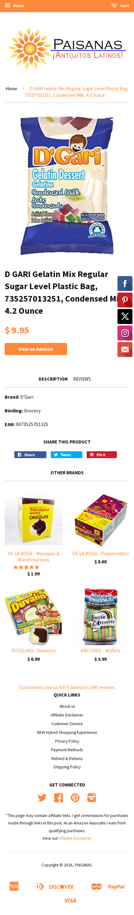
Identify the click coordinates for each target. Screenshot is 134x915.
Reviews (82, 379)
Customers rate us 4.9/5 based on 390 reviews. (67, 687)
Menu (18, 5)
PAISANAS (83, 865)
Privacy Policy (67, 741)
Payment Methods (67, 750)
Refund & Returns (67, 758)
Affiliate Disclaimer (67, 715)
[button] (27, 567)
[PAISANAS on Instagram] (92, 800)
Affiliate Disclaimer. (75, 838)
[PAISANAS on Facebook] (58, 800)
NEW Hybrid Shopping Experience (67, 732)
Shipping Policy (67, 767)
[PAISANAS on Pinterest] (75, 800)
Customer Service (67, 723)
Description (53, 379)
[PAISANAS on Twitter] (42, 800)
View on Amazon (35, 349)
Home (11, 89)
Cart (124, 5)
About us (67, 706)
